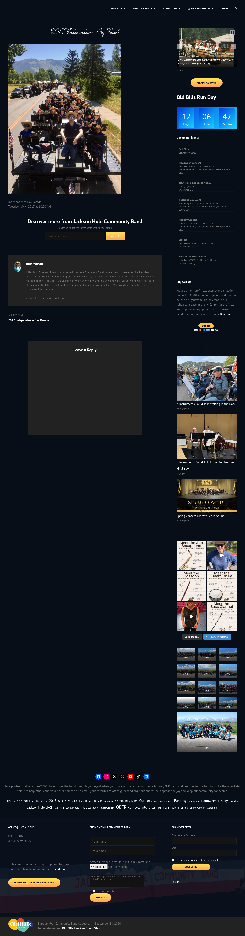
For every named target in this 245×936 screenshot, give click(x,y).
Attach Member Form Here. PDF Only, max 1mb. (120, 862)
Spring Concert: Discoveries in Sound (201, 516)
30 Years (10, 801)
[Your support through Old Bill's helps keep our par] (222, 555)
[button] (179, 46)
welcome (212, 807)
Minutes (227, 124)
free (156, 801)
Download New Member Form (34, 882)
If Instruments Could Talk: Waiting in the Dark (206, 404)
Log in (176, 882)
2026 (75, 801)
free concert (166, 801)
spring (184, 807)
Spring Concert (198, 807)
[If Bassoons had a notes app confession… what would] (191, 586)
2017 (44, 801)
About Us (116, 8)
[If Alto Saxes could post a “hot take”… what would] (191, 555)
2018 (52, 800)
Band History (86, 801)
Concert (145, 800)
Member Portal (200, 8)
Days (186, 124)
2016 (35, 801)
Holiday (234, 801)
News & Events (142, 8)
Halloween (209, 801)
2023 (60, 801)
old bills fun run (155, 807)
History (223, 801)
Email (174, 847)
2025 (67, 801)
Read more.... (62, 869)
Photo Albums (206, 82)
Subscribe (115, 236)
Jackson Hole (36, 807)
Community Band (126, 801)
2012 (19, 801)
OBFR (121, 807)
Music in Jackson (107, 807)
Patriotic (175, 807)
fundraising (194, 801)
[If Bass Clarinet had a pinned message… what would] (222, 616)
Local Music (72, 807)
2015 (27, 801)
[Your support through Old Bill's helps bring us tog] (191, 616)
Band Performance (104, 801)
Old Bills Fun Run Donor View (81, 928)
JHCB (49, 807)
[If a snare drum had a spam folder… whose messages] (222, 586)
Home (225, 8)
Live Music (59, 807)
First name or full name (183, 835)
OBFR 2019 (134, 807)
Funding (180, 800)
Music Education (89, 807)
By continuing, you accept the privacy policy (198, 860)
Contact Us (170, 8)
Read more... (228, 314)
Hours (206, 124)
